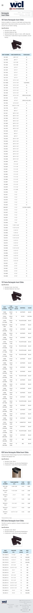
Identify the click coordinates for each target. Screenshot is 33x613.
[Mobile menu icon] (2, 5)
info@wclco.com (25, 611)
